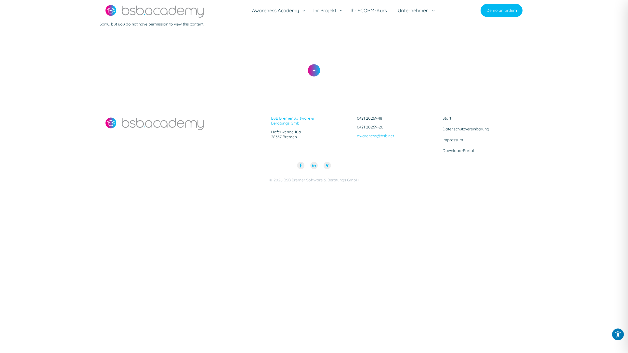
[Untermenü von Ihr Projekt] (341, 10)
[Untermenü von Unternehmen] (433, 10)
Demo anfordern (501, 10)
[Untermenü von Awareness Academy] (303, 10)
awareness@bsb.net (375, 135)
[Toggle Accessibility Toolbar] (618, 334)
